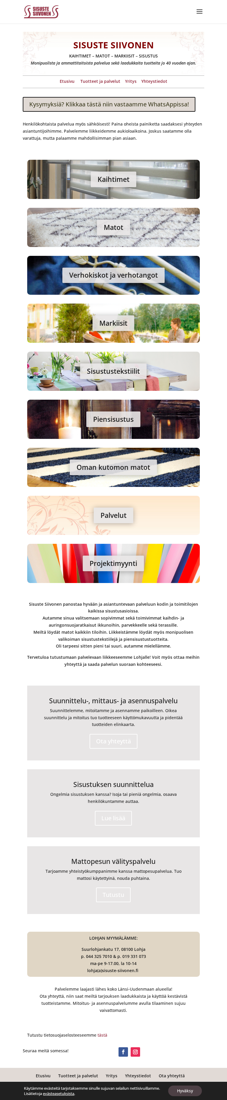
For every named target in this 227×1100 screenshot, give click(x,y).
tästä (102, 1035)
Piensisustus (113, 419)
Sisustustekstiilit (113, 371)
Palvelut (113, 515)
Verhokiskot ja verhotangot (113, 275)
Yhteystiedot (154, 81)
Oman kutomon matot (113, 467)
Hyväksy (185, 1091)
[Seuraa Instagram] (135, 1052)
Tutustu (113, 895)
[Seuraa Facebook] (123, 1052)
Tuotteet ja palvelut (100, 81)
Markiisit (113, 323)
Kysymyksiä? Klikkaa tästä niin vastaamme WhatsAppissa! (109, 104)
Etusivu (67, 81)
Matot (113, 227)
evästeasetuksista (58, 1093)
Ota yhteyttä (113, 741)
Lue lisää (113, 818)
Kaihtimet (113, 179)
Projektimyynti (113, 563)
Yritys (131, 81)
